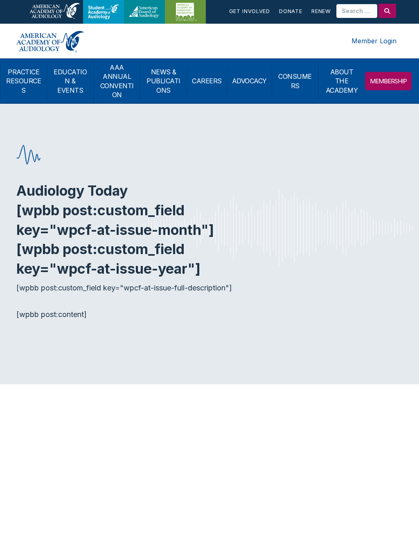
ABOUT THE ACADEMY (342, 81)
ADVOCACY (249, 81)
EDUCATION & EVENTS (70, 81)
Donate (290, 11)
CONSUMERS (295, 80)
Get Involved (249, 11)
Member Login (373, 41)
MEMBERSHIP (388, 81)
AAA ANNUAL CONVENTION (117, 81)
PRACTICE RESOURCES (23, 81)
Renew (321, 11)
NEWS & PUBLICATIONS (163, 81)
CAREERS (207, 81)
